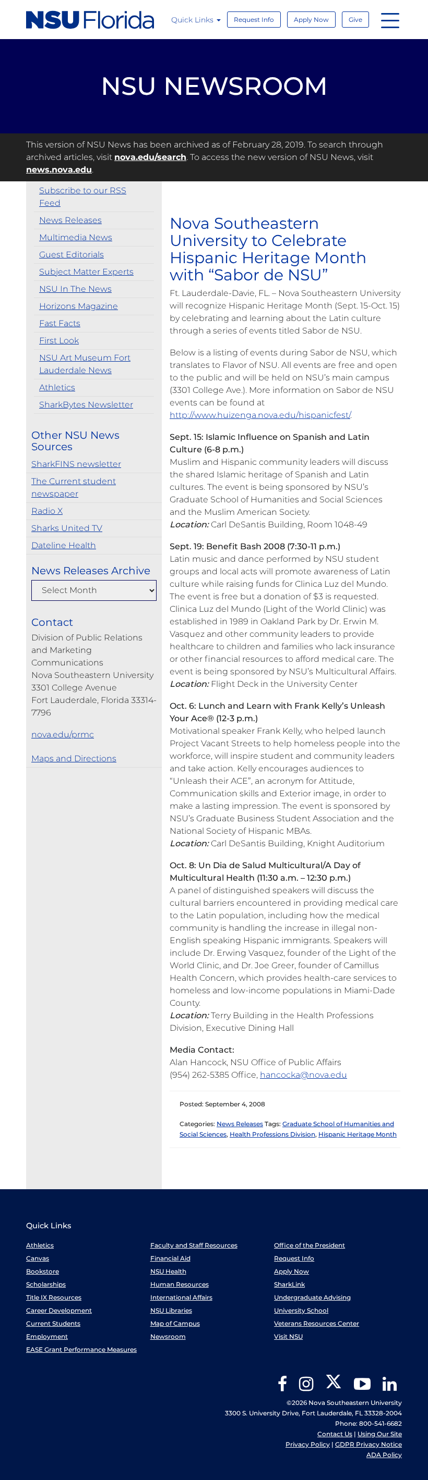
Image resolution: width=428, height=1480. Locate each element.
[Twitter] (333, 1387)
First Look (59, 341)
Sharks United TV (66, 528)
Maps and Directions (73, 758)
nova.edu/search (150, 157)
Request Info (254, 19)
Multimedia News (75, 237)
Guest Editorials (71, 255)
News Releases (70, 220)
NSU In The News (75, 289)
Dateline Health (63, 545)
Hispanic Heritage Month (357, 1134)
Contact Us (334, 1434)
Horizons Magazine (78, 306)
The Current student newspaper (73, 487)
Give (355, 19)
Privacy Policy (308, 1444)
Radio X (47, 511)
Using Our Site (380, 1434)
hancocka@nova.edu (303, 1075)
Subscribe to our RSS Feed (82, 197)
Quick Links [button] (193, 19)
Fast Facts (59, 323)
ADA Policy (384, 1455)
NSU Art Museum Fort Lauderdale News (84, 364)
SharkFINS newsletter (76, 464)
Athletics (57, 387)
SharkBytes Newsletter (86, 405)
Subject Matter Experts (86, 272)
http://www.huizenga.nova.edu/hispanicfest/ (260, 415)
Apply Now (311, 19)
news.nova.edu (59, 170)
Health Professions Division (272, 1134)
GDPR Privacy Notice (368, 1444)
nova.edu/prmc (62, 734)
